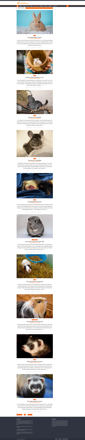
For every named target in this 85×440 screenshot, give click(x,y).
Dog (24, 6)
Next (31, 414)
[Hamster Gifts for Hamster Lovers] (35, 62)
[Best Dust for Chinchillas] (35, 143)
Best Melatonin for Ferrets (35, 201)
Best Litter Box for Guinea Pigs (34, 281)
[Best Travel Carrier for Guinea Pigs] (35, 226)
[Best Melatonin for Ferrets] (35, 185)
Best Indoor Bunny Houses (35, 37)
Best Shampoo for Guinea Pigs (35, 321)
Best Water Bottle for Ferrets (34, 401)
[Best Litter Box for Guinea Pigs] (35, 266)
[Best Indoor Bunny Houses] (35, 22)
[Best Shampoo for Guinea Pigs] (35, 306)
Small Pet (36, 6)
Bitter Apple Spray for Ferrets (35, 361)
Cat (28, 6)
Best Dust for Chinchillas (34, 160)
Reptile (41, 6)
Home (20, 6)
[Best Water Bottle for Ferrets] (35, 386)
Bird (46, 6)
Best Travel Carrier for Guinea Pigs (34, 241)
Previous (18, 414)
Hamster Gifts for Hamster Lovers (35, 77)
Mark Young (35, 47)
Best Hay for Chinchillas (34, 117)
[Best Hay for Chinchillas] (35, 102)
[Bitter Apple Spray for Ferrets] (35, 346)
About (50, 6)
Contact (55, 6)
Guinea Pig (33, 239)
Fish (31, 6)
